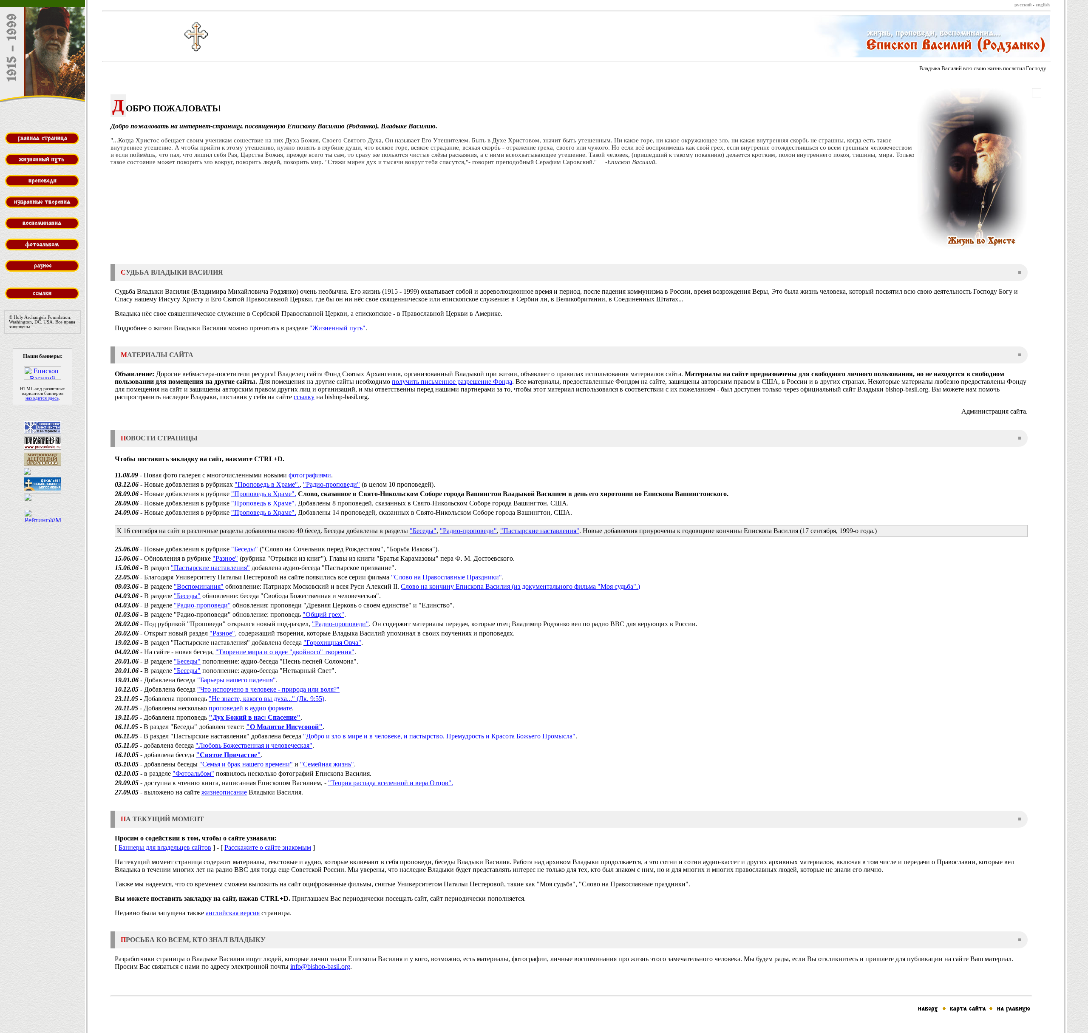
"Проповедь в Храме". (267, 484)
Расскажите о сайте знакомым (267, 847)
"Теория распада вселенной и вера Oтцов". (390, 782)
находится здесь (42, 398)
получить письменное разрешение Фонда (452, 381)
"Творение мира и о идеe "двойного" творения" (284, 652)
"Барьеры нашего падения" (236, 680)
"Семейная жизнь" (327, 764)
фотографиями (310, 475)
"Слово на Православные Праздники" (446, 577)
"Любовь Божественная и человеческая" (254, 745)
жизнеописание (224, 792)
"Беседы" (423, 530)
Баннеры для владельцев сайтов (165, 847)
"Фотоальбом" (193, 773)
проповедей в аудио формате (250, 708)
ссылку (304, 396)
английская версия (233, 913)
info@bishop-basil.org (320, 966)
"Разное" (225, 558)
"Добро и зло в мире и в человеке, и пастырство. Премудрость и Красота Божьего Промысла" (439, 736)
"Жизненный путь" (337, 328)
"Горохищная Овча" (332, 642)
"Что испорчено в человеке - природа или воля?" (268, 689)
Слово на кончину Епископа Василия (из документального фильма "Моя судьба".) (520, 586)
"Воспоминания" (199, 586)
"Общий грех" (323, 614)
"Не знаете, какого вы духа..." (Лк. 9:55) (266, 698)
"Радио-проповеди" (331, 484)
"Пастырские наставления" (539, 530)
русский (1022, 5)
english (1043, 5)
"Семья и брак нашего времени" (246, 764)
